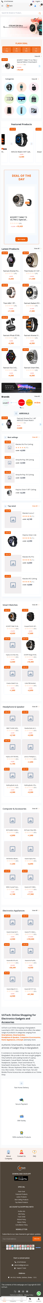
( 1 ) (27, 447)
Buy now (21, 239)
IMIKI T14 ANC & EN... (12, 728)
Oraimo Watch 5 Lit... (12, 683)
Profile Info (21, 1211)
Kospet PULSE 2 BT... (30, 626)
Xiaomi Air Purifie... (30, 960)
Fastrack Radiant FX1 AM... (32, 303)
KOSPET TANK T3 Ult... (12, 626)
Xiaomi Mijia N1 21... (12, 989)
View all (37, 56)
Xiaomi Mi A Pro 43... (12, 960)
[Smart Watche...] (9, 87)
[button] (4, 27)
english (37, 1)
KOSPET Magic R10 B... (30, 655)
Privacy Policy (28, 1295)
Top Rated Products (21, 1202)
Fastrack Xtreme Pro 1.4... (10, 271)
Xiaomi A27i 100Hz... (30, 887)
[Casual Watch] (21, 87)
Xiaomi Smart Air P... (12, 932)
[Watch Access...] (9, 99)
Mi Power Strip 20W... (30, 830)
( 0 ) (25, 64)
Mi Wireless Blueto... (12, 858)
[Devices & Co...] (34, 110)
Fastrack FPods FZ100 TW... (11, 335)
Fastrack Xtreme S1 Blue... (31, 335)
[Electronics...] (34, 99)
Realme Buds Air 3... (30, 728)
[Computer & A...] (21, 99)
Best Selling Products (21, 1200)
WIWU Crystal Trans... (12, 887)
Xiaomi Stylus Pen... (30, 858)
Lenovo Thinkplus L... (30, 757)
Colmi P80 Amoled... (30, 683)
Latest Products (21, 1197)
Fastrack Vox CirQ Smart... (9, 368)
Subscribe (37, 1239)
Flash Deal (21, 1191)
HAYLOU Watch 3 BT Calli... (21, 152)
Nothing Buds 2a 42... (12, 785)
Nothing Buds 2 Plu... (30, 785)
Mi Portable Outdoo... (12, 830)
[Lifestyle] (21, 110)
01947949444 (8, 1)
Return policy (21, 1222)
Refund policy (21, 1219)
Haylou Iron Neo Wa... (12, 655)
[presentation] (3, 66)
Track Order (21, 1217)
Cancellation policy (22, 1225)
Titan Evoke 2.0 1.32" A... (32, 271)
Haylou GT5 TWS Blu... (12, 757)
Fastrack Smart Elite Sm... (31, 368)
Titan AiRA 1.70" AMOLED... (9, 303)
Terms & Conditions (16, 1295)
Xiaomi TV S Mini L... (30, 932)
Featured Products (22, 1194)
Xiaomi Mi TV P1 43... (30, 989)
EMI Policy (21, 1214)
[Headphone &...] (34, 87)
